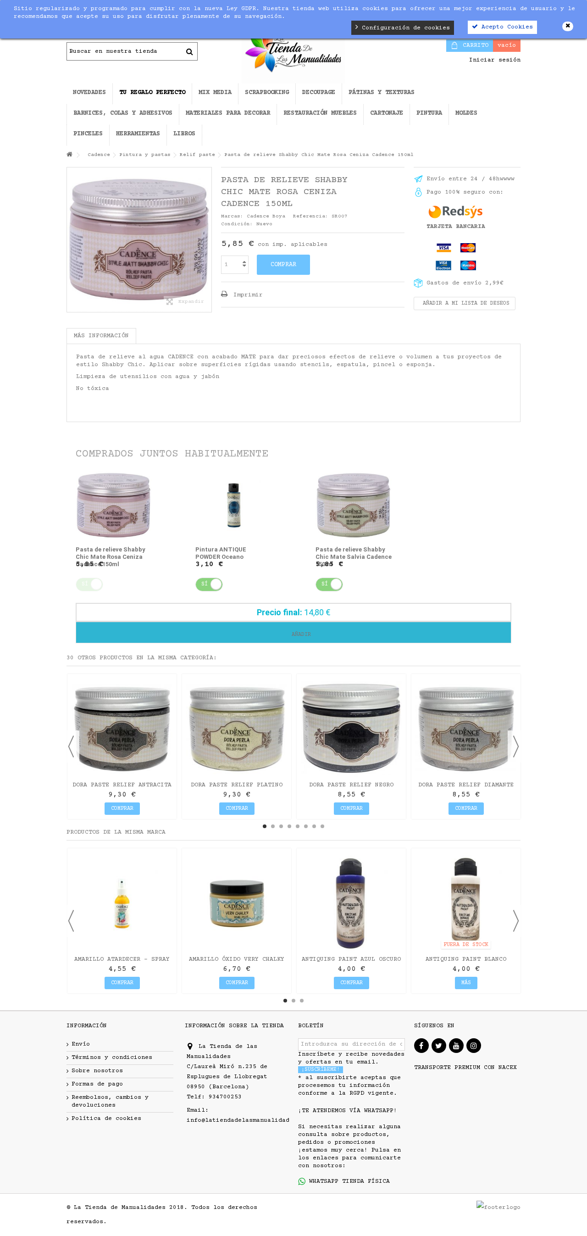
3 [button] (281, 826)
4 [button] (289, 826)
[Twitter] (439, 1045)
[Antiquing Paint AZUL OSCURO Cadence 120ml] (351, 902)
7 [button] (314, 826)
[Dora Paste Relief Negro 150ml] (351, 728)
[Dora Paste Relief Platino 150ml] (236, 728)
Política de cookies (106, 1118)
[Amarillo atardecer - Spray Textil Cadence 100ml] (122, 902)
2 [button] (273, 826)
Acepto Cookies (505, 27)
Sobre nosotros (97, 1071)
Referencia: (310, 216)
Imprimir (246, 295)
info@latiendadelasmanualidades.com (249, 1120)
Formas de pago (97, 1084)
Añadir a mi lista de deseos (464, 303)
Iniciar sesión (493, 60)
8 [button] (322, 826)
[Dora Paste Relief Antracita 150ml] (122, 728)
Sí (204, 584)
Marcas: (232, 216)
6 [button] (306, 826)
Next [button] (516, 746)
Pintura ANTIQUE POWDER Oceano (220, 553)
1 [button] (264, 826)
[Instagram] (473, 1045)
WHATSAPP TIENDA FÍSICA (347, 1181)
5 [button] (297, 826)
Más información (101, 336)
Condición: (237, 224)
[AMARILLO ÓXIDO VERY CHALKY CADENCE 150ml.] (236, 902)
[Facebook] (421, 1045)
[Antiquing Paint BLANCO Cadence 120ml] (465, 902)
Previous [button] (71, 746)
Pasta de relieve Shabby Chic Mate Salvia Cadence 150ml (354, 557)
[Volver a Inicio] (69, 155)
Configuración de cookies (404, 28)
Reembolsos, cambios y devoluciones (110, 1101)
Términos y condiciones (112, 1057)
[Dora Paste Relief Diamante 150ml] (465, 728)
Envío (81, 1044)
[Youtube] (456, 1045)
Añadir (299, 635)
